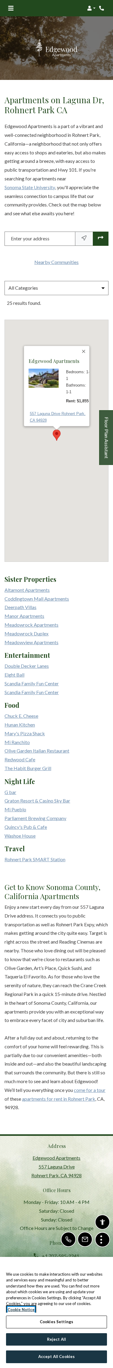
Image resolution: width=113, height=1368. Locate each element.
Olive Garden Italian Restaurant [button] (37, 750)
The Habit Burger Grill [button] (28, 768)
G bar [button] (10, 792)
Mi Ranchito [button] (17, 742)
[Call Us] (68, 1239)
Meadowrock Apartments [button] (31, 625)
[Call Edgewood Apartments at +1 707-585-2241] (102, 8)
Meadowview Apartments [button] (31, 642)
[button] (91, 8)
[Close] (83, 351)
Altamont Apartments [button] (27, 590)
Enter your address (30, 238)
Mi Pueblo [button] (15, 809)
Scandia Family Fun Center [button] (32, 683)
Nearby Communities (56, 262)
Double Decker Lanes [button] (27, 666)
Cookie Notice (21, 1309)
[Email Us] (85, 1239)
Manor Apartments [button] (24, 616)
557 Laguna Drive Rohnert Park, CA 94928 (57, 417)
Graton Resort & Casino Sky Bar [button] (37, 800)
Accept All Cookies (56, 1356)
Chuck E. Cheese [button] (21, 716)
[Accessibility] (102, 1222)
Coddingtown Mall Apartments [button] (37, 599)
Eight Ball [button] (14, 674)
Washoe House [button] (20, 836)
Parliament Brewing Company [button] (35, 818)
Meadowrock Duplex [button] (27, 633)
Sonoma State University (30, 187)
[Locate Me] (84, 239)
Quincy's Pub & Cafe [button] (26, 827)
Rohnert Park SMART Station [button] (35, 859)
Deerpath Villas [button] (20, 607)
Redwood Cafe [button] (20, 759)
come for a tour (89, 1090)
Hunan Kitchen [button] (20, 724)
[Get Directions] (100, 239)
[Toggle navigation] (11, 8)
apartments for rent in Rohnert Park (58, 1099)
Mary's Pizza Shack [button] (25, 733)
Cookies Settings (56, 1321)
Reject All (56, 1339)
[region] (56, 1312)
